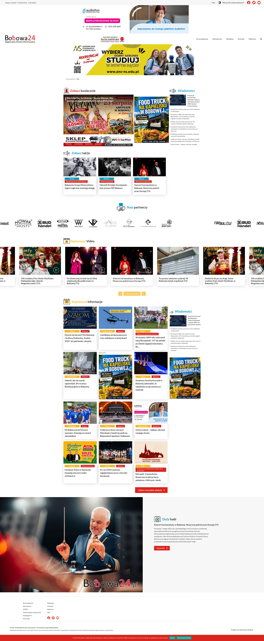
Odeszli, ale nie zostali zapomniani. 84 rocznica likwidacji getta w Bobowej (77, 383)
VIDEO (25, 609)
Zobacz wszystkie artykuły (150, 490)
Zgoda (172, 638)
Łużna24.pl (32, 3)
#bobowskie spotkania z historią (147, 334)
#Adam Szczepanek (107, 181)
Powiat (72, 179)
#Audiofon (156, 426)
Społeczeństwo (107, 331)
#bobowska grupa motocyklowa (76, 181)
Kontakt (241, 39)
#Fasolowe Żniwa (87, 466)
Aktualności (217, 39)
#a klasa (84, 426)
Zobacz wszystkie (132, 294)
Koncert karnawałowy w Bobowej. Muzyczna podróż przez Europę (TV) (146, 188)
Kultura (72, 331)
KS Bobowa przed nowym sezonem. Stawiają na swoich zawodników (78, 433)
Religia (143, 466)
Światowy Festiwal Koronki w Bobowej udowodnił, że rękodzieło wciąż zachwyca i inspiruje (92, 99)
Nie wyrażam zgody (183, 638)
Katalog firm (27, 615)
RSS (48, 612)
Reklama (252, 39)
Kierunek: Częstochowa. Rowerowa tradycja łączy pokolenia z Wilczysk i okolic (148, 477)
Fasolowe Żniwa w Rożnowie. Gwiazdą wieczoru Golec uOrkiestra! (78, 473)
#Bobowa (85, 331)
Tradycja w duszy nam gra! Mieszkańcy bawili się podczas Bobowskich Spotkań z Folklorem (115, 433)
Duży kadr (26, 619)
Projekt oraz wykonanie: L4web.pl (242, 630)
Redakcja (229, 39)
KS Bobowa (72, 426)
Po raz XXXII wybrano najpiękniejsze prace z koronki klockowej (113, 473)
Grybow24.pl (22, 3)
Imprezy (72, 466)
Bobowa (106, 179)
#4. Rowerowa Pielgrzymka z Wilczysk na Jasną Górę (150, 469)
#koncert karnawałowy (143, 181)
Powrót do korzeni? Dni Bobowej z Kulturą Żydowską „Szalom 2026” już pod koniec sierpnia (79, 338)
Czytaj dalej (160, 548)
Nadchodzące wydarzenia (32, 612)
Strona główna (202, 39)
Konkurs (107, 466)
